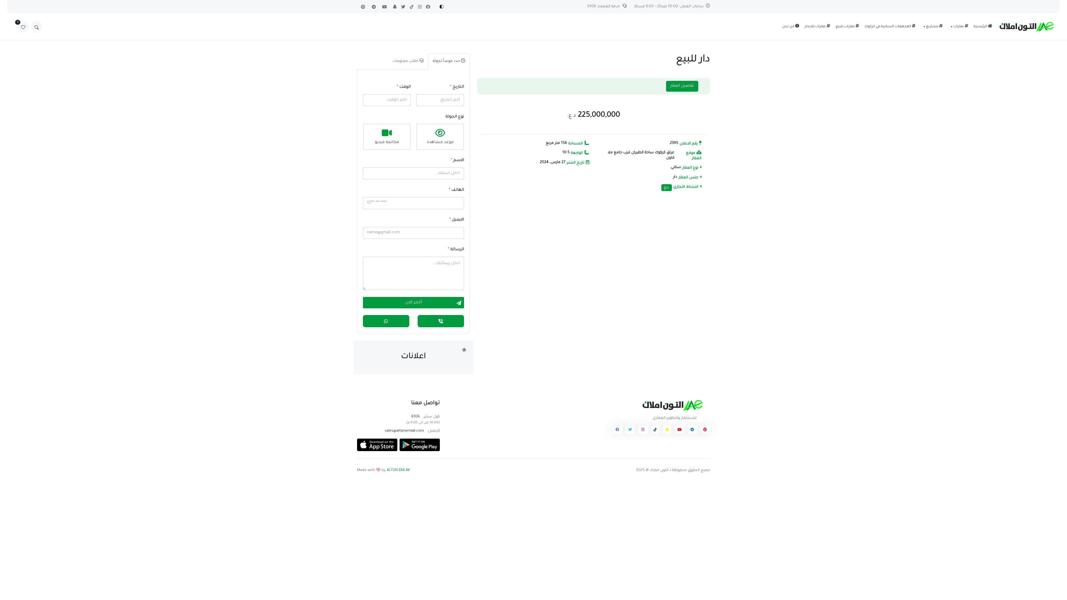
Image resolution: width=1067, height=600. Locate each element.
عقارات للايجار (816, 27)
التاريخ (457, 87)
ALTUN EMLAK (398, 470)
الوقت (404, 87)
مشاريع (932, 27)
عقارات (959, 27)
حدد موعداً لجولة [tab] (447, 61)
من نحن (788, 27)
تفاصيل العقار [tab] (682, 86)
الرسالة (456, 250)
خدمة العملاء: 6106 (603, 6)
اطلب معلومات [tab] (406, 61)
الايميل (456, 220)
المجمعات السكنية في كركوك (888, 27)
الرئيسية (981, 27)
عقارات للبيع (846, 27)
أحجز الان (413, 302)
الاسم (457, 160)
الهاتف (456, 190)
